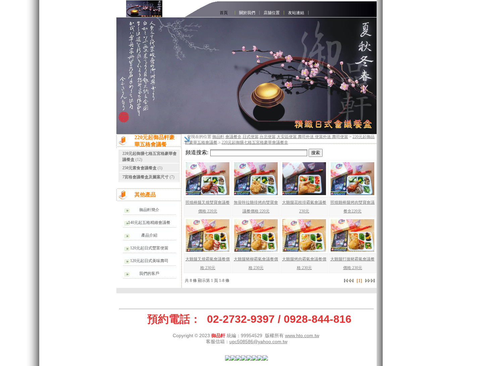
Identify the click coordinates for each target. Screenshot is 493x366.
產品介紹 (149, 235)
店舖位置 (272, 12)
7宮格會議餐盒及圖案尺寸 (145, 177)
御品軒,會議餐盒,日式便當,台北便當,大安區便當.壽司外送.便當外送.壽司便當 (280, 136)
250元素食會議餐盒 (139, 168)
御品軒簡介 (149, 209)
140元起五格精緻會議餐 (149, 222)
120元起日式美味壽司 (149, 260)
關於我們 (247, 12)
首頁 (224, 12)
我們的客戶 (149, 273)
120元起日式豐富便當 (149, 248)
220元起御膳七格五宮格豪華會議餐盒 (255, 142)
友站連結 (296, 12)
